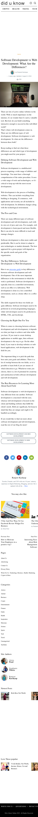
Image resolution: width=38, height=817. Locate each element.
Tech (19, 54)
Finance (3, 608)
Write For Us (7, 806)
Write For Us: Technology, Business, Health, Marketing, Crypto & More (18, 574)
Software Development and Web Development (18, 435)
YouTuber (4, 645)
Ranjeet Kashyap (22, 72)
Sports (3, 630)
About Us (4, 558)
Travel (25, 9)
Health (15, 9)
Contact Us (4, 565)
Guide (3, 612)
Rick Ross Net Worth (18, 693)
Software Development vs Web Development (18, 441)
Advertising (4, 562)
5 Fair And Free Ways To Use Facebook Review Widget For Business (12, 523)
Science (3, 626)
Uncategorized (5, 641)
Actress (3, 590)
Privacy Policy (5, 569)
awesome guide (15, 269)
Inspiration (4, 619)
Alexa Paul (6, 528)
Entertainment (5, 605)
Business (3, 597)
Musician (4, 623)
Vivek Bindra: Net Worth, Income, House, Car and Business (20, 766)
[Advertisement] (19, 33)
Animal (3, 594)
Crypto (5, 9)
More (26, 486)
